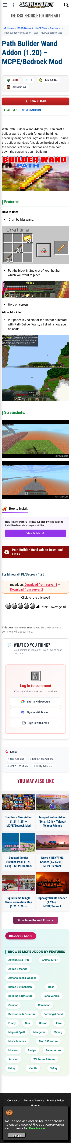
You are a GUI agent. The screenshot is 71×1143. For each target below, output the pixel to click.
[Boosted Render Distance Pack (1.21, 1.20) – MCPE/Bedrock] (18, 842)
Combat (13, 1005)
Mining (58, 1032)
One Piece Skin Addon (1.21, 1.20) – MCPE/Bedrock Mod (18, 821)
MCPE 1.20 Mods (18, 766)
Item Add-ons (16, 758)
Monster (13, 1050)
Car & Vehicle (52, 995)
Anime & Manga (17, 968)
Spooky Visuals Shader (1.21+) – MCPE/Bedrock (52, 902)
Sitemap (35, 1105)
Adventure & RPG (18, 959)
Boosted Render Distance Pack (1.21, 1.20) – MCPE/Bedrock (18, 862)
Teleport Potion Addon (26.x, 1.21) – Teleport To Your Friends (52, 821)
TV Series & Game (44, 1059)
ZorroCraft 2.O (19, 87)
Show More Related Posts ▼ (35, 920)
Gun (27, 1023)
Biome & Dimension (20, 986)
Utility (12, 1068)
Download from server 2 (26, 589)
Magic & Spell (16, 1032)
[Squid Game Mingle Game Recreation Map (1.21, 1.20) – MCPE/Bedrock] (18, 883)
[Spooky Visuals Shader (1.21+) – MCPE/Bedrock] (52, 883)
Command (44, 1005)
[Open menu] (5, 5)
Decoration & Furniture (22, 1014)
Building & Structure (20, 995)
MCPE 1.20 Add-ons (43, 758)
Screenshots (31, 110)
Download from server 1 (40, 584)
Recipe (32, 1050)
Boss (51, 986)
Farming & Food (53, 1014)
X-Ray (53, 1068)
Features (10, 110)
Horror (43, 1023)
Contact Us (14, 1100)
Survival (13, 1059)
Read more (37, 1128)
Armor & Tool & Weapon (22, 977)
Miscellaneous (17, 1041)
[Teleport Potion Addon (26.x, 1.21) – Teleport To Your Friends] (52, 802)
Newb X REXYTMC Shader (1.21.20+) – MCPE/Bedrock (52, 862)
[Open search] (66, 5)
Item (59, 1023)
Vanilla (33, 1068)
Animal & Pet (50, 959)
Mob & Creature (48, 1041)
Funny (12, 1023)
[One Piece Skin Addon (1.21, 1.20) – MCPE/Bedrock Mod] (18, 802)
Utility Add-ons (44, 766)
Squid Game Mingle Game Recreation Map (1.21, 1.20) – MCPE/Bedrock (18, 902)
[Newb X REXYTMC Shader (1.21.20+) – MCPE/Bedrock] (52, 842)
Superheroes (53, 1050)
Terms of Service (34, 1100)
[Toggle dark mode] (13, 4)
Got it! (17, 1135)
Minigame (39, 1032)
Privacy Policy (55, 1100)
